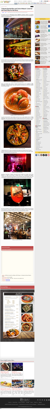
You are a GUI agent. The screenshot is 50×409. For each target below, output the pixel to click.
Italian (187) (38, 82)
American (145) (38, 70)
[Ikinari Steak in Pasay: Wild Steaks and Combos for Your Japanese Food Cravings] (37, 63)
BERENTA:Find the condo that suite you (11, 404)
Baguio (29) (45, 71)
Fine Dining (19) (38, 143)
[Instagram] (41, 155)
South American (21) (39, 88)
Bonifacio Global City (14, 395)
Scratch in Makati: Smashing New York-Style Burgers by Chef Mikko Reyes (44, 31)
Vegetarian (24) (45, 131)
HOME (3, 12)
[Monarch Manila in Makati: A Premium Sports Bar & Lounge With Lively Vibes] (37, 50)
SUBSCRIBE (25, 1)
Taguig (15, 394)
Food (5, 12)
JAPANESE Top (30, 1)
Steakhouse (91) (38, 117)
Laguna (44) (45, 89)
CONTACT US (20, 1)
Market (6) (37, 148)
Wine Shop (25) (38, 149)
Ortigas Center (8, 377)
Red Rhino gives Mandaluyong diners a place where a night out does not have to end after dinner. (17, 374)
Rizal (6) (44, 109)
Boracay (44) (45, 76)
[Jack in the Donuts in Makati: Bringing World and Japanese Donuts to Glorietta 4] (37, 28)
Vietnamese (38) (38, 93)
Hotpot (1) (37, 110)
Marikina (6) (45, 95)
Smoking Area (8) (45, 128)
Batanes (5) (45, 116)
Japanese (40, 402)
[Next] (32, 311)
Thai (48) (37, 92)
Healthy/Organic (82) (39, 147)
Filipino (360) (38, 75)
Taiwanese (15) (38, 91)
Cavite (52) (45, 77)
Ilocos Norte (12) (45, 84)
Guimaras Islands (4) (46, 81)
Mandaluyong (4, 377)
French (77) (37, 76)
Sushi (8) (37, 119)
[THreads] (47, 1)
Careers (31, 402)
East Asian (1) (38, 98)
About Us (10, 402)
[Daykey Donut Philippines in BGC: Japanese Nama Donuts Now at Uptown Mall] (17, 387)
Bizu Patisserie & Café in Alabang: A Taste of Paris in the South (44, 39)
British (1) (37, 97)
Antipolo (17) (45, 70)
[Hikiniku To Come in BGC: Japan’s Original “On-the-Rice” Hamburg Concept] (37, 59)
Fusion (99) (37, 77)
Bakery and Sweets (19, 394)
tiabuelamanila (8, 279)
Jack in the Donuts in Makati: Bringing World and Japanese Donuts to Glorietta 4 (44, 27)
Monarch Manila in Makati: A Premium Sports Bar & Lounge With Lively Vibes (43, 49)
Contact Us (36, 402)
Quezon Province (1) (46, 107)
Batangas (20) (45, 73)
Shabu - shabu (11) (39, 116)
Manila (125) (45, 94)
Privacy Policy (15, 402)
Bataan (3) (44, 72)
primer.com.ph (24, 406)
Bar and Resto (8, 394)
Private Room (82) (46, 125)
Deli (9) (37, 140)
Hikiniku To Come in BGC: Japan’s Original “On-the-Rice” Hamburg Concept (44, 58)
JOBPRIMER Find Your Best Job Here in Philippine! (27, 404)
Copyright (27, 402)
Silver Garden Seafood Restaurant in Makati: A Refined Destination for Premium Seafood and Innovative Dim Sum (44, 23)
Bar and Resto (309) (39, 133)
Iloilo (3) (44, 86)
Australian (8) (38, 71)
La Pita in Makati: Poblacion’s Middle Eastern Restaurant (43, 52)
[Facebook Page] (36, 155)
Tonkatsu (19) (38, 120)
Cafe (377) (37, 136)
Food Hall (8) (38, 144)
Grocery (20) (38, 145)
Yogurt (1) (37, 124)
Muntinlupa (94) (45, 96)
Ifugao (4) (44, 82)
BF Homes (30, 394)
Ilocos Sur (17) (45, 85)
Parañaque (27, 394)
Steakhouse (6, 378)
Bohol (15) (44, 75)
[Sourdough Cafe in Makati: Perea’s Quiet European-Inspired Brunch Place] (37, 37)
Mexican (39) (38, 86)
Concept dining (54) (39, 137)
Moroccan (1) (38, 100)
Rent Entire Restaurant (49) (45, 127)
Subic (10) (44, 112)
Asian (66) (37, 95)
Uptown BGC (19, 395)
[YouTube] (49, 399)
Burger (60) (37, 107)
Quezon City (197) (46, 106)
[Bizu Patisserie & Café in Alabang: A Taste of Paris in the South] (37, 41)
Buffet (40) (37, 134)
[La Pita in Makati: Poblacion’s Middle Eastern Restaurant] (37, 54)
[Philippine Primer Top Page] (5, 3)
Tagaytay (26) (45, 114)
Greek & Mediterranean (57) (39, 79)
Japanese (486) (38, 83)
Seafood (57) (38, 115)
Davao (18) (45, 80)
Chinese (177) (38, 72)
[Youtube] (48, 155)
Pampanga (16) (45, 101)
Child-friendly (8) (45, 119)
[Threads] (47, 399)
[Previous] (2, 311)
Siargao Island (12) (46, 111)
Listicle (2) (37, 128)
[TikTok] (45, 1)
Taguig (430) (45, 115)
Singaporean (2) (38, 104)
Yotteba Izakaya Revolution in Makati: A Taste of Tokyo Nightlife (44, 44)
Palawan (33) (45, 100)
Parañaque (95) (45, 102)
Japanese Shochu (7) (46, 124)
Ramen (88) (37, 112)
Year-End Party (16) (46, 132)
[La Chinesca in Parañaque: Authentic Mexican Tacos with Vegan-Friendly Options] (28, 387)
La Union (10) (45, 87)
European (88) (38, 73)
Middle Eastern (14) (39, 87)
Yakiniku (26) (38, 121)
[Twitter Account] (39, 155)
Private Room (2, 378)
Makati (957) (45, 91)
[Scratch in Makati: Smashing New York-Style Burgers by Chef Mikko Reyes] (37, 32)
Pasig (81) (44, 105)
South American (26, 395)
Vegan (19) (45, 130)
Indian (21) (37, 81)
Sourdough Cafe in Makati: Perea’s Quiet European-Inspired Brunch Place (44, 36)
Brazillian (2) (38, 96)
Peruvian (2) (38, 103)
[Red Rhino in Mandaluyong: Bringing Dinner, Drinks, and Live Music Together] (17, 370)
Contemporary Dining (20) (38, 139)
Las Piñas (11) (45, 90)
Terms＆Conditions (21, 402)
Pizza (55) (37, 111)
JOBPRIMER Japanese (41, 404)
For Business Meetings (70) (45, 121)
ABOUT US (15, 1)
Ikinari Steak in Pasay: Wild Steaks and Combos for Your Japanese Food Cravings (44, 62)
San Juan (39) (45, 110)
